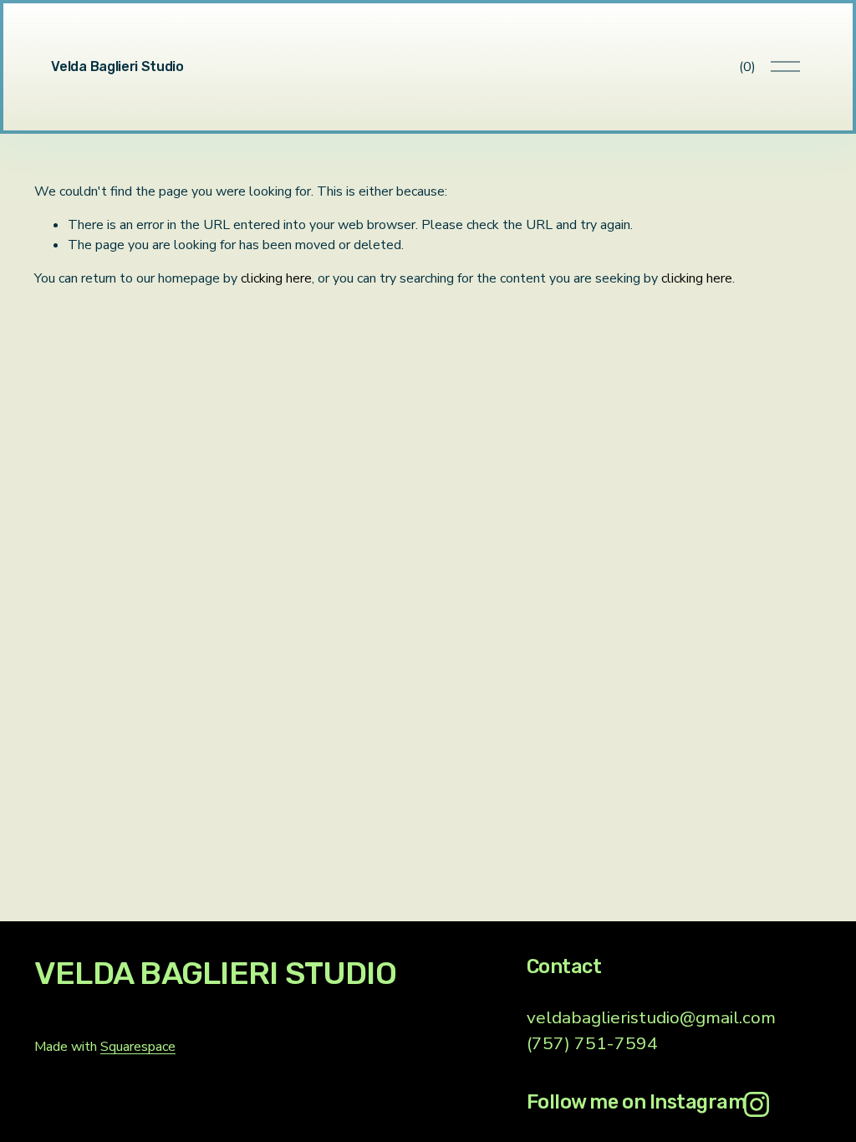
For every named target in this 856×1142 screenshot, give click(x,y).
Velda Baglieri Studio (117, 66)
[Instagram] (756, 1104)
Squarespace (138, 1046)
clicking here (276, 278)
